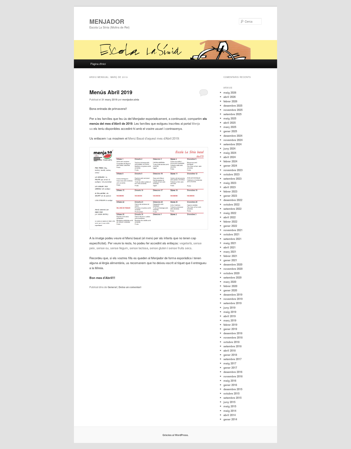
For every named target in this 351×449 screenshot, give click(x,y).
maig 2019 (229, 312)
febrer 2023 (230, 191)
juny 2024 (229, 148)
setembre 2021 (232, 239)
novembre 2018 (233, 337)
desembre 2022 (232, 200)
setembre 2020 (232, 277)
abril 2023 (229, 187)
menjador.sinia (130, 99)
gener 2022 (230, 226)
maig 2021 (229, 243)
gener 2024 (230, 165)
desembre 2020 (232, 264)
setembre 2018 (232, 346)
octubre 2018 (231, 342)
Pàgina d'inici (98, 64)
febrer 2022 (230, 221)
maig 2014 (229, 411)
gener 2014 (230, 419)
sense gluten (158, 248)
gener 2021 (230, 260)
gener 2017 (230, 367)
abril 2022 (229, 217)
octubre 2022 (231, 204)
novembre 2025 (233, 110)
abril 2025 (229, 123)
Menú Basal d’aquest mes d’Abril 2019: (154, 138)
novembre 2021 (233, 230)
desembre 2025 (232, 105)
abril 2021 (229, 247)
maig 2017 (229, 363)
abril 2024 (229, 157)
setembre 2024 (232, 144)
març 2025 (229, 127)
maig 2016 (229, 380)
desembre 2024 (232, 136)
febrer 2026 (230, 101)
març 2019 (229, 320)
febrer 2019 (230, 325)
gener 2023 (230, 196)
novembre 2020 (233, 269)
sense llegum (119, 248)
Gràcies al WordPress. (175, 435)
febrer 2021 (230, 256)
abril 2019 (229, 316)
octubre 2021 (231, 234)
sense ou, (102, 248)
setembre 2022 (232, 209)
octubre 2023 (231, 174)
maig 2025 (229, 118)
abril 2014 (229, 415)
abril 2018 (229, 350)
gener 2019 (230, 329)
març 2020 (229, 282)
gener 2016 (230, 385)
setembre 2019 (232, 303)
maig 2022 (229, 213)
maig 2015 (229, 406)
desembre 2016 (232, 372)
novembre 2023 (233, 170)
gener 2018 (230, 355)
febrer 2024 (230, 161)
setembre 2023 (232, 178)
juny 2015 (229, 402)
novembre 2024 (233, 140)
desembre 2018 (232, 333)
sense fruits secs (180, 248)
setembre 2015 (232, 398)
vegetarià (186, 243)
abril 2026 (229, 97)
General (112, 287)
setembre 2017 (232, 359)
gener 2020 (230, 290)
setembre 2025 (232, 114)
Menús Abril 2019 (110, 92)
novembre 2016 (233, 376)
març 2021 (229, 251)
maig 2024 (229, 153)
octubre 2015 (231, 393)
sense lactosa (139, 248)
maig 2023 (229, 183)
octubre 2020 (231, 273)
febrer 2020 (230, 286)
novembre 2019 (233, 299)
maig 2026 (229, 92)
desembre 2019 (232, 294)
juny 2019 (229, 307)
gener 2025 (230, 131)
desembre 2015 (232, 389)
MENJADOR (106, 21)
